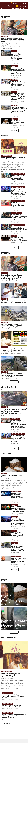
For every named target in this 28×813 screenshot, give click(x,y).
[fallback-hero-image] (14, 27)
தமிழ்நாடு (23, 6)
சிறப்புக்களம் (11, 6)
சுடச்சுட (4, 6)
